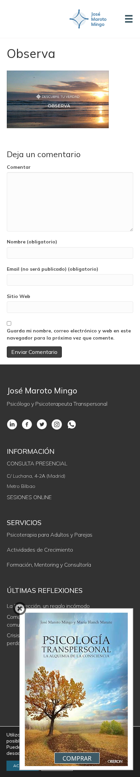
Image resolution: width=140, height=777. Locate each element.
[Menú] (129, 18)
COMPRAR (77, 758)
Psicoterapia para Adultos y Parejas (49, 534)
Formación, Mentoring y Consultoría (49, 564)
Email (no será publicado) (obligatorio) (52, 269)
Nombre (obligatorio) (32, 242)
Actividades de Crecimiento (40, 549)
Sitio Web (18, 296)
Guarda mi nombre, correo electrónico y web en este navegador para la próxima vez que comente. (69, 334)
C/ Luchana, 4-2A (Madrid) (36, 476)
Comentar (19, 167)
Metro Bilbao (21, 486)
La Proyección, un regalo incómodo (48, 605)
